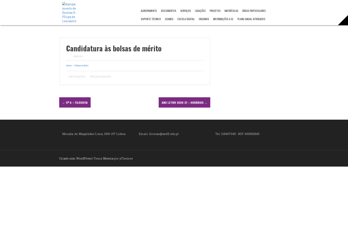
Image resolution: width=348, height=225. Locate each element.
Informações (77, 76)
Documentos (168, 10)
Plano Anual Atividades (251, 19)
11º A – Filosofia (75, 102)
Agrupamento (149, 10)
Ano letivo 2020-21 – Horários (184, 102)
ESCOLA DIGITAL (186, 19)
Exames (169, 19)
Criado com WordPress (75, 158)
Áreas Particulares (254, 10)
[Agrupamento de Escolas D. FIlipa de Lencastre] (69, 12)
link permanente (100, 76)
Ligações (200, 10)
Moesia (108, 158)
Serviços (185, 10)
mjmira (78, 56)
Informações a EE (223, 19)
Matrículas (231, 10)
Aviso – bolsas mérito (77, 65)
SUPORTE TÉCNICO (151, 19)
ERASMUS (204, 19)
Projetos (215, 10)
